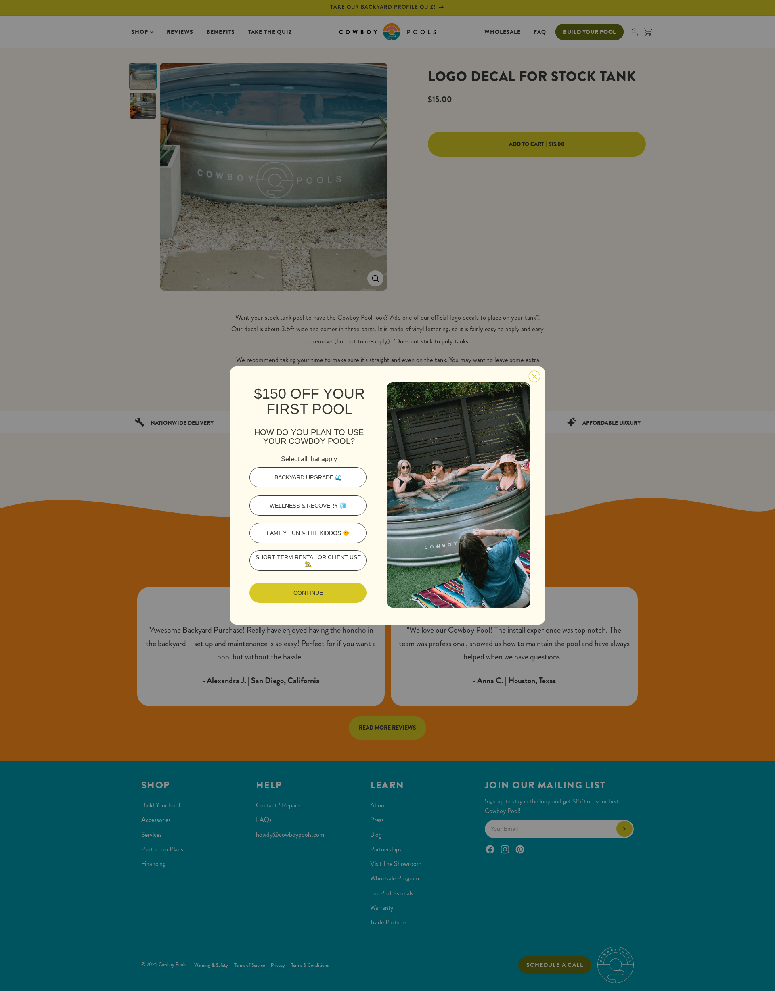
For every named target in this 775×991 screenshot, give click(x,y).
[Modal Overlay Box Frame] (387, 495)
